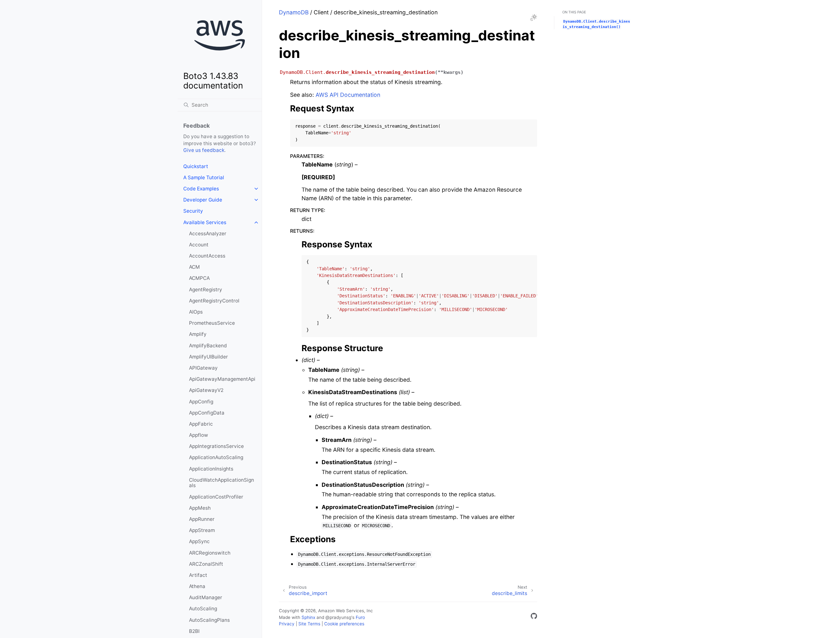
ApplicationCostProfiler (216, 497)
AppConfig (201, 402)
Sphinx (308, 617)
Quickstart (195, 166)
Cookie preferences (344, 623)
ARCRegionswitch (209, 553)
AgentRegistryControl (214, 301)
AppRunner (202, 519)
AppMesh (200, 508)
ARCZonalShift (206, 564)
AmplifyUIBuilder (208, 357)
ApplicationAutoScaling (216, 457)
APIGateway (203, 368)
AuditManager (205, 597)
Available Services (204, 222)
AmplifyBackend (208, 346)
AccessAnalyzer (207, 233)
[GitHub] (534, 617)
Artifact (198, 575)
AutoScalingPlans (209, 620)
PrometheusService (212, 323)
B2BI (194, 631)
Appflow (198, 435)
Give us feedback (203, 150)
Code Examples (201, 189)
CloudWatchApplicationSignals (221, 483)
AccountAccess (207, 256)
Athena (197, 586)
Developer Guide (202, 200)
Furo (360, 617)
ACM (194, 267)
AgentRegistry (205, 290)
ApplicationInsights (211, 469)
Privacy (287, 623)
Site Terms (309, 623)
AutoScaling (203, 609)
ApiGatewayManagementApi (222, 379)
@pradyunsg (338, 617)
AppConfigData (206, 413)
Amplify (198, 334)
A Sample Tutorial (203, 177)
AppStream (202, 530)
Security (193, 211)
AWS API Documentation (348, 94)
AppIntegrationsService (216, 446)
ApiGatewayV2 (206, 390)
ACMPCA (199, 278)
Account (198, 245)
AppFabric (201, 424)
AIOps (196, 312)
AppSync (199, 541)
